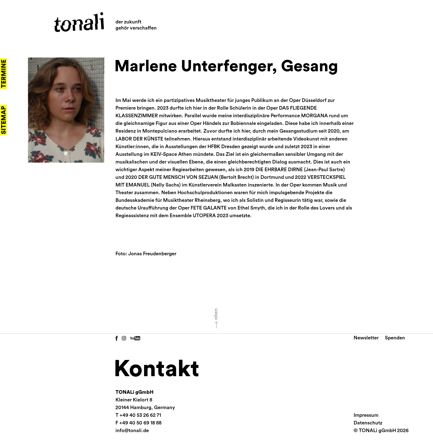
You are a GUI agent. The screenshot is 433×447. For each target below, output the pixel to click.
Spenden (395, 337)
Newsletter (366, 337)
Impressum (366, 415)
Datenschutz (368, 422)
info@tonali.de (132, 430)
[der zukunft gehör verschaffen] (79, 22)
